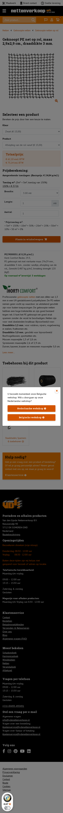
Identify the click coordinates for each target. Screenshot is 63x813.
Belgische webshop (30, 417)
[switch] (7, 808)
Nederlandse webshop (30, 408)
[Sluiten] (57, 391)
